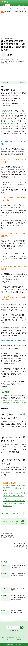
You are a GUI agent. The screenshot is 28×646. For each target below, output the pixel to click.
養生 (7, 5)
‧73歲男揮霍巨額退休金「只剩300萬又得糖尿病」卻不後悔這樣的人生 (14, 495)
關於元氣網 (5, 637)
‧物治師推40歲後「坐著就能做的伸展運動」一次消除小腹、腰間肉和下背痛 (14, 488)
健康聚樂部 (11, 637)
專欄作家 (19, 639)
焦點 (2, 5)
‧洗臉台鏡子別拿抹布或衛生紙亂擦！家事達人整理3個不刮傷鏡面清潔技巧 (14, 503)
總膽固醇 (12, 113)
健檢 (5, 111)
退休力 (8, 639)
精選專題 (18, 637)
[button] (26, 5)
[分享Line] (10, 8)
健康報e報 (15, 630)
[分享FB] (3, 8)
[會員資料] (24, 2)
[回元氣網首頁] (6, 2)
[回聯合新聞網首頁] (2, 2)
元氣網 (5, 38)
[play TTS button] (7, 82)
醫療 (19, 5)
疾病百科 (24, 637)
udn (2, 38)
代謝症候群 (22, 246)
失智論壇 (13, 5)
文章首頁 (13, 639)
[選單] (26, 2)
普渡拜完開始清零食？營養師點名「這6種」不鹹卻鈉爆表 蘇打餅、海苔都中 (15, 12)
